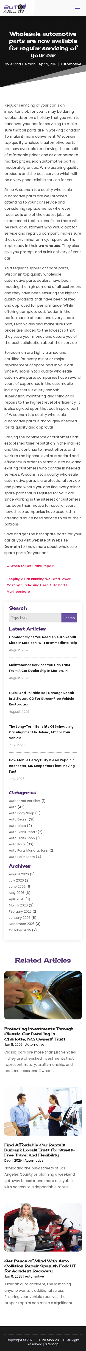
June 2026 (17, 886)
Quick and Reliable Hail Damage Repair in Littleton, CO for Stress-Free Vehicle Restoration (41, 699)
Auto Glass (17, 825)
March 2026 (18, 905)
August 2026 (19, 874)
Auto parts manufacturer (29, 850)
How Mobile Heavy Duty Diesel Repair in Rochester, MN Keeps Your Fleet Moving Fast (42, 766)
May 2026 (16, 892)
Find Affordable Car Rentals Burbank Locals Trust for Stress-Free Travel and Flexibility (39, 1149)
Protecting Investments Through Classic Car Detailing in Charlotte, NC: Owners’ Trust (38, 1033)
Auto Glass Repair (23, 832)
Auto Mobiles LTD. (52, 1340)
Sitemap (51, 1344)
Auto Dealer (18, 819)
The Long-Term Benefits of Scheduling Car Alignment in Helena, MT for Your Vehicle (41, 732)
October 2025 (20, 930)
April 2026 (16, 899)
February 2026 (20, 911)
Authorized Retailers (25, 801)
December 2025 (22, 924)
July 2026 (16, 880)
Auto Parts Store (22, 857)
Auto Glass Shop (22, 838)
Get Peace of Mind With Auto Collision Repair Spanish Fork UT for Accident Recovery (40, 1265)
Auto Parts (17, 844)
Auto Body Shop (21, 813)
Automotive (70, 64)
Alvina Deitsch (23, 64)
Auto (13, 807)
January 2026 (20, 917)
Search (69, 618)
